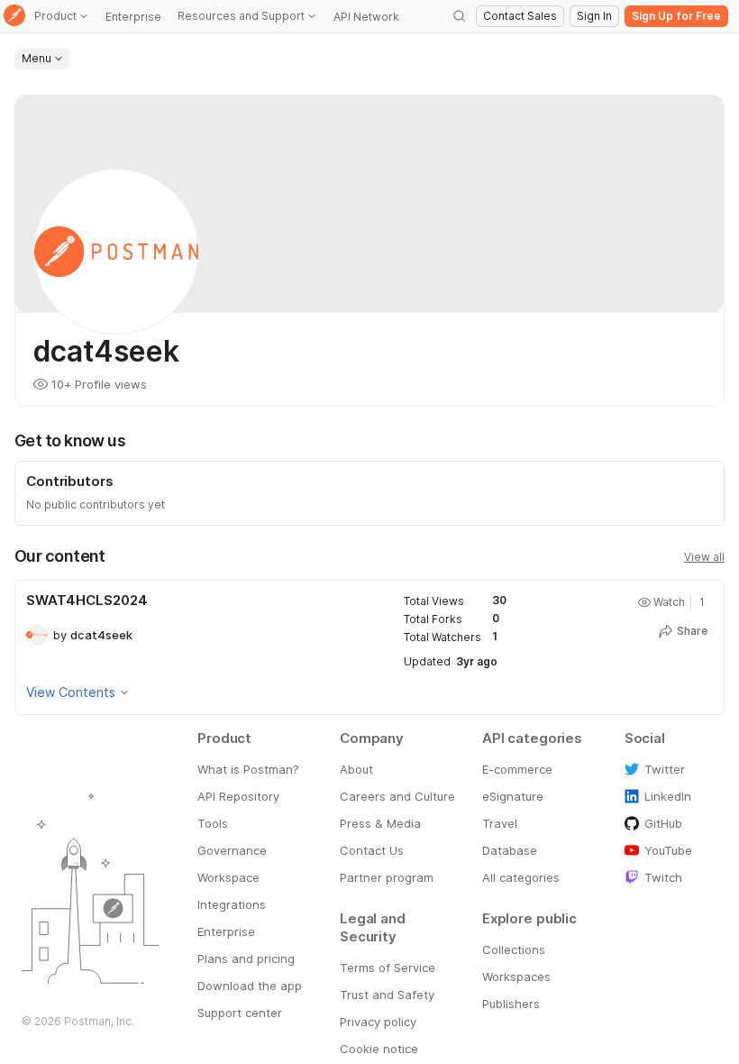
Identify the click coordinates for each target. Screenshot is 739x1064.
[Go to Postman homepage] (14, 17)
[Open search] (459, 16)
